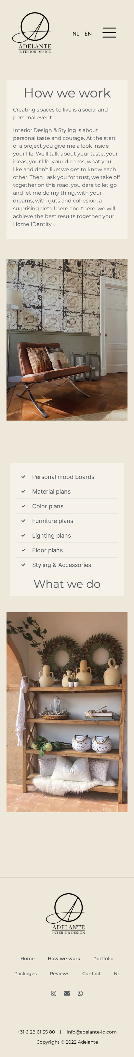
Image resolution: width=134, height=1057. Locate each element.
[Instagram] (54, 993)
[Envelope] (67, 993)
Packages (25, 973)
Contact (91, 973)
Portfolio (103, 958)
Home (27, 958)
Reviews (59, 973)
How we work (64, 958)
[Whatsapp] (80, 993)
